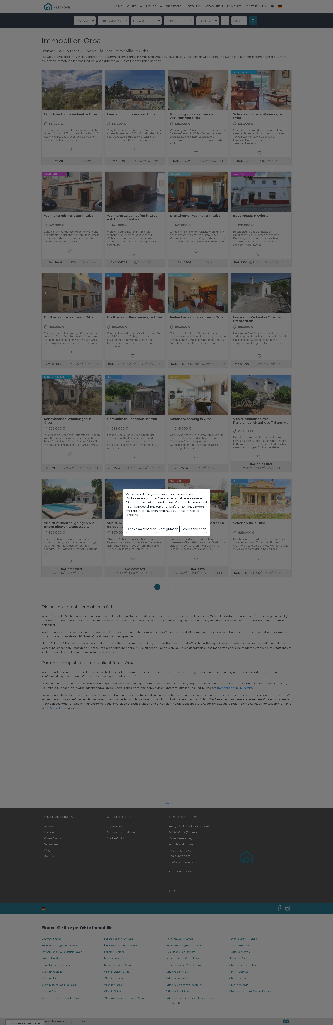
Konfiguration (168, 529)
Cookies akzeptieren (142, 529)
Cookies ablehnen (193, 529)
